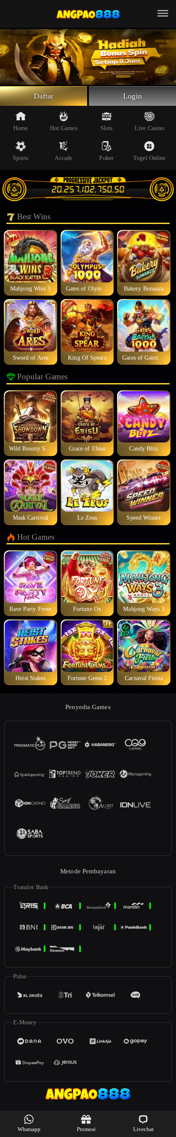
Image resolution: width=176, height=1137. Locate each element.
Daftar (44, 96)
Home (20, 128)
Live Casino (149, 128)
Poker (106, 158)
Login (132, 96)
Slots (106, 128)
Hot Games (63, 128)
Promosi (86, 1129)
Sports (21, 158)
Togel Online (149, 158)
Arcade (63, 158)
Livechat (143, 1129)
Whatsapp (29, 1129)
